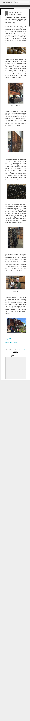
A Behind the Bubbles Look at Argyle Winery (15, 13)
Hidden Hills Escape (11, 342)
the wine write (22, 349)
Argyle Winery (9, 339)
